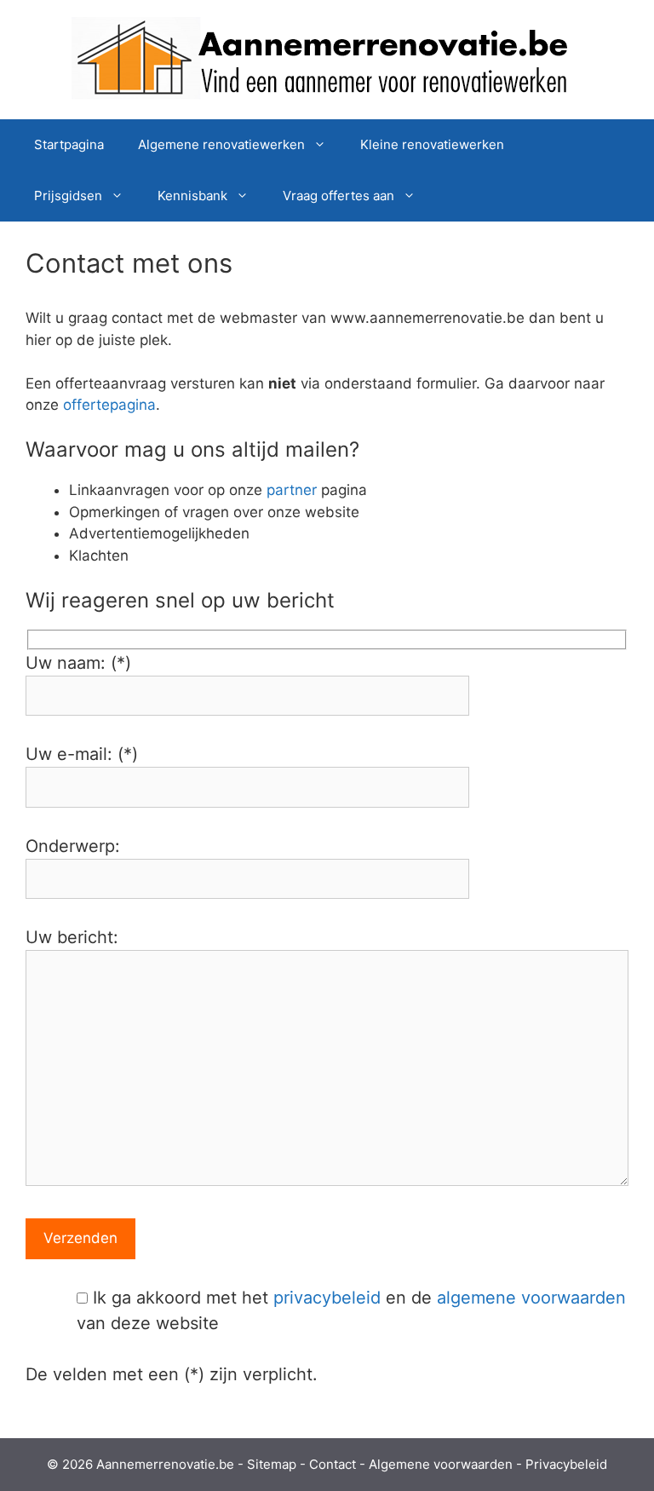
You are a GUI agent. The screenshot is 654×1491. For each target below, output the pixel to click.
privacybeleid (327, 1297)
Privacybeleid (566, 1464)
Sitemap (271, 1464)
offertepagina (109, 404)
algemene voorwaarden (531, 1297)
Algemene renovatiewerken (221, 144)
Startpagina (69, 144)
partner (292, 489)
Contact (332, 1464)
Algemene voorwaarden (441, 1464)
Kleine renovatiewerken (432, 144)
